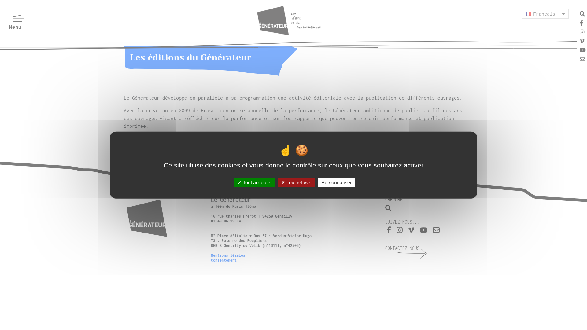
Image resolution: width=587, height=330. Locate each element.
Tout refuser (298, 182)
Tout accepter (257, 182)
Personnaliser (336, 182)
